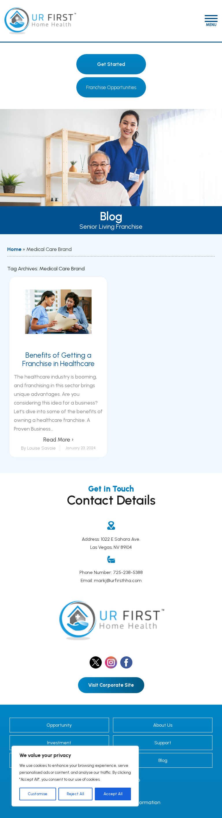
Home (14, 249)
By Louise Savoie (38, 448)
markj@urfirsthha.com (118, 580)
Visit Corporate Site (111, 685)
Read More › (58, 439)
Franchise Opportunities (111, 87)
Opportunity (59, 725)
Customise (37, 793)
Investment (59, 742)
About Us (162, 725)
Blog (162, 760)
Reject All (75, 793)
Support (162, 742)
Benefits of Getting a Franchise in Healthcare (58, 359)
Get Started (111, 64)
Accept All (113, 793)
